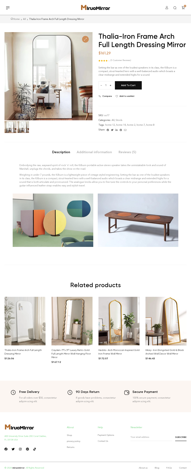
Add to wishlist (127, 96)
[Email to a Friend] (125, 130)
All (24, 19)
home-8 (150, 124)
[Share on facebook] (108, 130)
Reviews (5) (127, 152)
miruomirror (18, 468)
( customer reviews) (120, 60)
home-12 (110, 124)
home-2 (131, 124)
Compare (107, 96)
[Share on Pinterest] (121, 130)
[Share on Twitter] (112, 130)
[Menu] (8, 7)
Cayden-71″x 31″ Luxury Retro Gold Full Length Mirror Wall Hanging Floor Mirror (71, 354)
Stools (119, 120)
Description (61, 152)
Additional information (94, 152)
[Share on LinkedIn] (116, 130)
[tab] (61, 152)
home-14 (121, 124)
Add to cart (128, 85)
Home (16, 19)
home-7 (141, 124)
